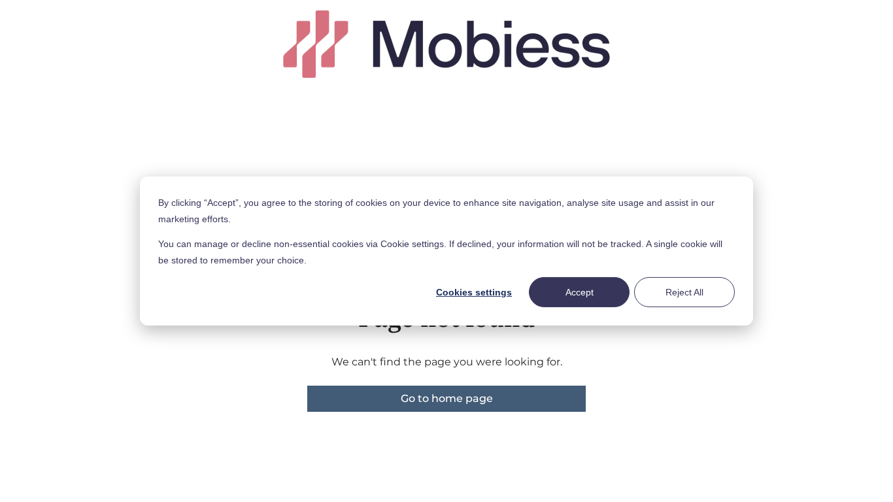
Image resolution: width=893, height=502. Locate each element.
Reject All (684, 292)
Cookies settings (474, 292)
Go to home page (447, 398)
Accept (579, 292)
